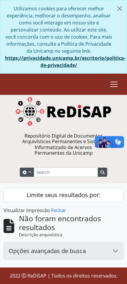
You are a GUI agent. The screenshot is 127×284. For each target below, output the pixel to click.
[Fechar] (120, 8)
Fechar (58, 210)
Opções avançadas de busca (47, 251)
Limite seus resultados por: (63, 195)
